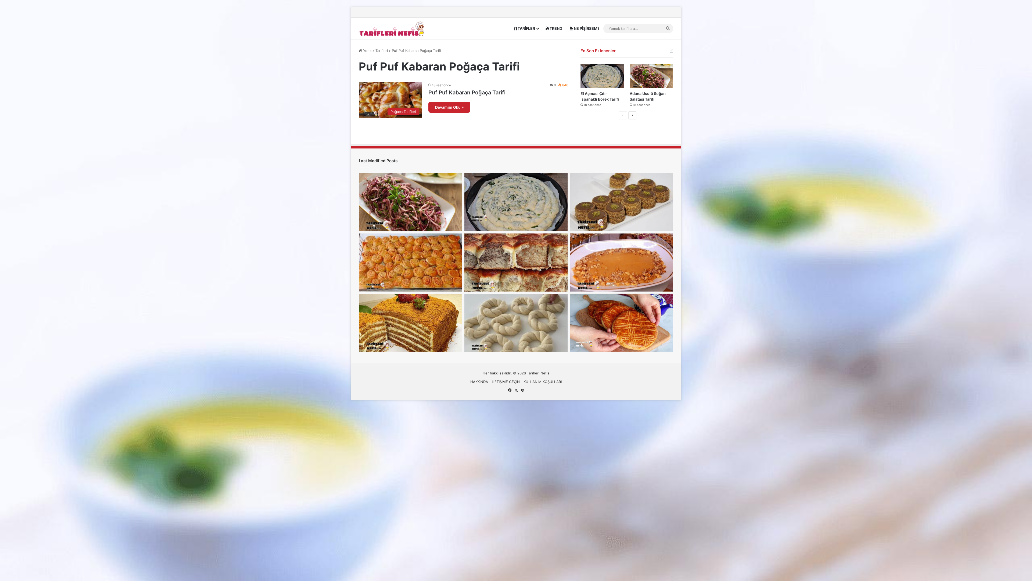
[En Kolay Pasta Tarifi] (621, 202)
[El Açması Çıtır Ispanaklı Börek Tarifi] (602, 76)
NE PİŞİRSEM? (586, 28)
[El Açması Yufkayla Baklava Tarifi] (410, 262)
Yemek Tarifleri (375, 50)
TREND (555, 28)
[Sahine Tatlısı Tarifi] (621, 262)
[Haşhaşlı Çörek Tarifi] (516, 262)
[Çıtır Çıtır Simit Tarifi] (516, 323)
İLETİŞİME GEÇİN (506, 382)
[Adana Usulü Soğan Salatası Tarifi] (651, 76)
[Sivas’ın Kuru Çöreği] (621, 323)
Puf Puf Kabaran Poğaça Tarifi (467, 92)
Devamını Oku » (449, 107)
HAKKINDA (479, 382)
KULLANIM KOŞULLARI (543, 382)
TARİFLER (526, 28)
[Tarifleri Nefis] (392, 28)
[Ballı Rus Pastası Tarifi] (410, 323)
